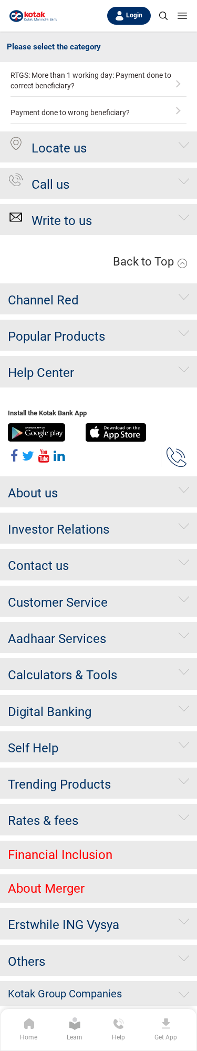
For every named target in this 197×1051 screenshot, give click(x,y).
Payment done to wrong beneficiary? (70, 112)
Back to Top (145, 261)
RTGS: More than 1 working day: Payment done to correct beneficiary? (91, 80)
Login (134, 15)
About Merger (46, 888)
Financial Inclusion (60, 855)
